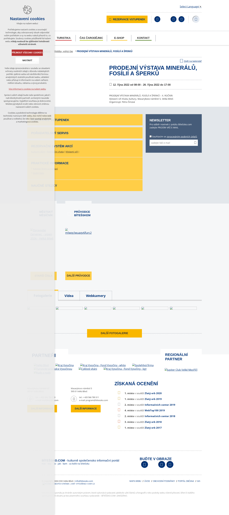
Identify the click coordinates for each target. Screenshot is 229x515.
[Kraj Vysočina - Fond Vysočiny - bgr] (125, 369)
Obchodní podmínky (164, 481)
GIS (198, 481)
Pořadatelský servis (49, 133)
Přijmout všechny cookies (27, 52)
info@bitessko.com (84, 481)
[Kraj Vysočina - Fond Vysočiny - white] (103, 365)
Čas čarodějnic (91, 37)
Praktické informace (50, 163)
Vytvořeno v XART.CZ (85, 484)
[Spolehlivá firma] (143, 365)
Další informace (86, 408)
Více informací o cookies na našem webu (27, 88)
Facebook (157, 19)
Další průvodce (78, 275)
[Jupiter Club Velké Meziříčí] (181, 370)
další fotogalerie (114, 333)
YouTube (174, 19)
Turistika (64, 37)
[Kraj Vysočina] (64, 365)
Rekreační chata (55, 151)
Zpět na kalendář (193, 61)
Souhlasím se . (175, 136)
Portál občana (186, 481)
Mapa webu (135, 481)
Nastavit (27, 60)
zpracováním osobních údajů (182, 136)
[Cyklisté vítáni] (88, 369)
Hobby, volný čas (64, 51)
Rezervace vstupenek (129, 19)
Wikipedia (181, 19)
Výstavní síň (72, 151)
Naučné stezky (44, 185)
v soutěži (143, 393)
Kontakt (143, 37)
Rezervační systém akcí (52, 146)
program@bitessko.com (97, 400)
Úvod (147, 481)
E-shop (119, 37)
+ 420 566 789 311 (91, 397)
